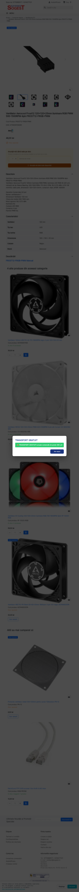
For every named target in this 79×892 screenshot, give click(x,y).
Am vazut (57, 451)
